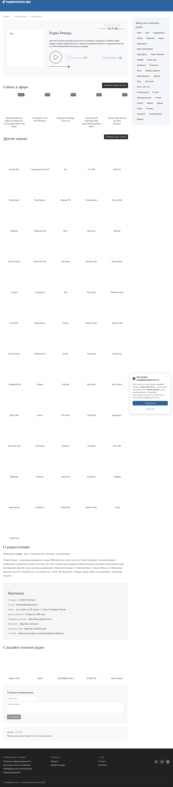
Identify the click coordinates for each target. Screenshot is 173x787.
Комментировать (111, 58)
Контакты (102, 765)
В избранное (78, 58)
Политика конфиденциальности (17, 761)
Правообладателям (11, 772)
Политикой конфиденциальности (146, 397)
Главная (6, 17)
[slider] (59, 66)
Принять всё (150, 403)
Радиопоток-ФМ (18, 2)
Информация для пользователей (17, 769)
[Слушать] (55, 57)
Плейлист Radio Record (115, 85)
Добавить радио (58, 765)
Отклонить (150, 409)
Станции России (20, 17)
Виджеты (55, 761)
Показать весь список (116, 137)
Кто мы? (102, 761)
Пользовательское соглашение (17, 765)
